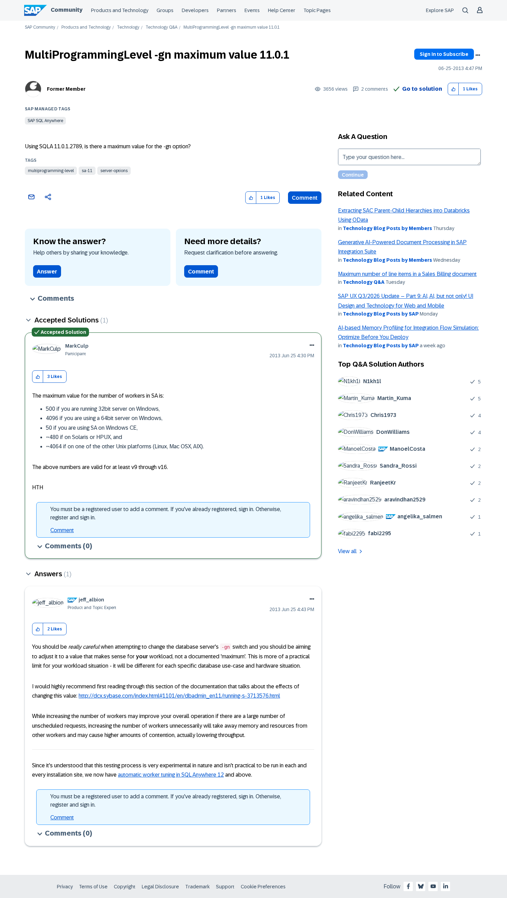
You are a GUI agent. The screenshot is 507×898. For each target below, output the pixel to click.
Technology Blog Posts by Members (387, 228)
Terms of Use (93, 886)
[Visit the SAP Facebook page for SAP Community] (408, 886)
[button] (453, 89)
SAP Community (40, 27)
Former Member (66, 89)
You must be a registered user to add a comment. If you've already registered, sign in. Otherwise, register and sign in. (165, 513)
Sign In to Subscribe (444, 54)
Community (66, 10)
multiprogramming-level (51, 170)
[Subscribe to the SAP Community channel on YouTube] (433, 886)
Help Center (281, 10)
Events (252, 10)
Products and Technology (119, 10)
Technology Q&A (161, 27)
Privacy (65, 886)
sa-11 (87, 170)
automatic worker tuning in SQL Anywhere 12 (171, 775)
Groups (165, 10)
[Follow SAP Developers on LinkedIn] (445, 886)
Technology (128, 27)
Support (225, 886)
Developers (195, 10)
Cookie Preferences (263, 886)
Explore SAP (440, 10)
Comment (305, 198)
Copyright (125, 886)
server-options (114, 170)
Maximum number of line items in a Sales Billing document (407, 274)
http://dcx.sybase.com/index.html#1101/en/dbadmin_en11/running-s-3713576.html (179, 696)
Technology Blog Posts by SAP (381, 314)
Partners (226, 10)
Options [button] (477, 55)
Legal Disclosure (160, 886)
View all (347, 551)
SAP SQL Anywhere (45, 120)
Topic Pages (317, 10)
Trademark (197, 886)
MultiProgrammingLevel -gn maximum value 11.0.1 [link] (231, 27)
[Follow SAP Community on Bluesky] (421, 886)
